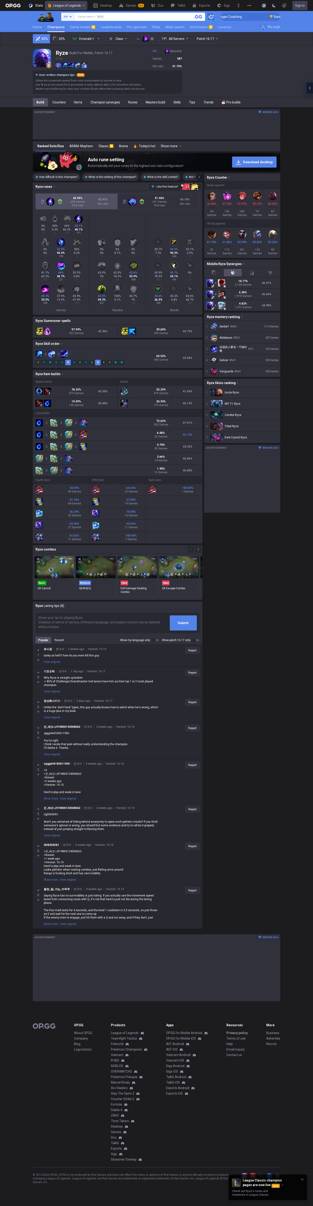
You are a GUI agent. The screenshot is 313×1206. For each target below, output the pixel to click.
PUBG (115, 1060)
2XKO (115, 1115)
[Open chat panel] (309, 88)
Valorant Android (178, 1055)
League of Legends (67, 5)
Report (192, 650)
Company (81, 1038)
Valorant (117, 1055)
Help (229, 1044)
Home (37, 27)
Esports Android (177, 1088)
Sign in (300, 5)
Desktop (117, 1126)
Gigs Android (175, 1066)
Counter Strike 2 (122, 1099)
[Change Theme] (274, 5)
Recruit (271, 1044)
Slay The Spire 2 (122, 1093)
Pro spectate (137, 27)
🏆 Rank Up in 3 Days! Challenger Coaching (272, 17)
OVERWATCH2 (121, 1071)
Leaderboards (111, 27)
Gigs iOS (172, 1071)
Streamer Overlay (124, 1159)
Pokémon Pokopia (124, 1077)
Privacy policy (237, 1033)
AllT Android (175, 1044)
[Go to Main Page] (13, 5)
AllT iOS (172, 1049)
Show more (51, 798)
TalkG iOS (173, 1082)
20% (62, 39)
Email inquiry (235, 1049)
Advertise (273, 1038)
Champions (56, 27)
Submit (183, 623)
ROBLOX (117, 1066)
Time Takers (120, 1121)
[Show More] (264, 5)
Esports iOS (174, 1093)
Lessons (224, 27)
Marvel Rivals (120, 1082)
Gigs (114, 1154)
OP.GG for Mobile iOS (181, 1038)
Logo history (83, 1049)
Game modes (82, 27)
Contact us (234, 1055)
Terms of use (236, 1038)
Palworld (117, 1044)
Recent (59, 640)
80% (45, 39)
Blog (77, 1044)
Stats (156, 27)
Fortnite (116, 1104)
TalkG (115, 1143)
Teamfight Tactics (124, 1038)
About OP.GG (83, 1033)
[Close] (302, 1179)
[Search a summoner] (198, 17)
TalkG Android (176, 1077)
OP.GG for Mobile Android (184, 1033)
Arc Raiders (119, 1088)
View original (52, 662)
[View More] (249, 5)
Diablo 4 (116, 1110)
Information (201, 27)
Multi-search (175, 27)
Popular (43, 640)
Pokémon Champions (126, 1049)
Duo (114, 1137)
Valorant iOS (175, 1060)
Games (116, 1132)
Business (272, 1033)
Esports (116, 1148)
